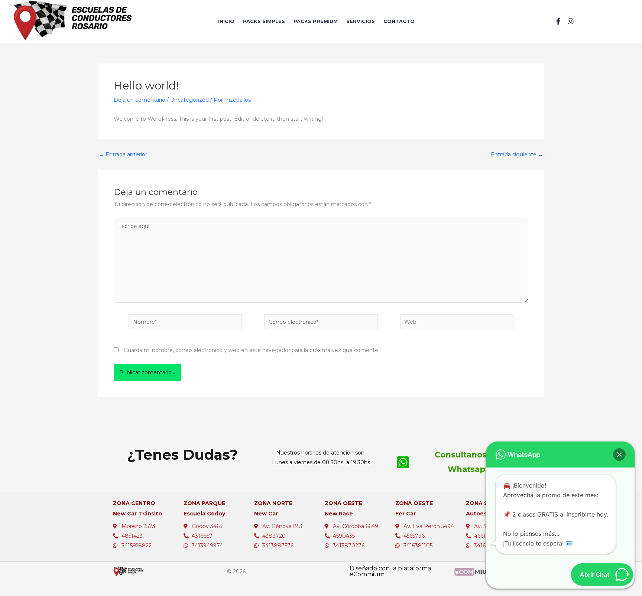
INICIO (226, 21)
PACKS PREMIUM (316, 21)
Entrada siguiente (517, 154)
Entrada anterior (123, 154)
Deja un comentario (139, 100)
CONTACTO (399, 21)
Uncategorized (189, 100)
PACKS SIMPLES (264, 21)
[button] (619, 454)
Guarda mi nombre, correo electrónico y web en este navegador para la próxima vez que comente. (251, 350)
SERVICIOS (360, 21)
